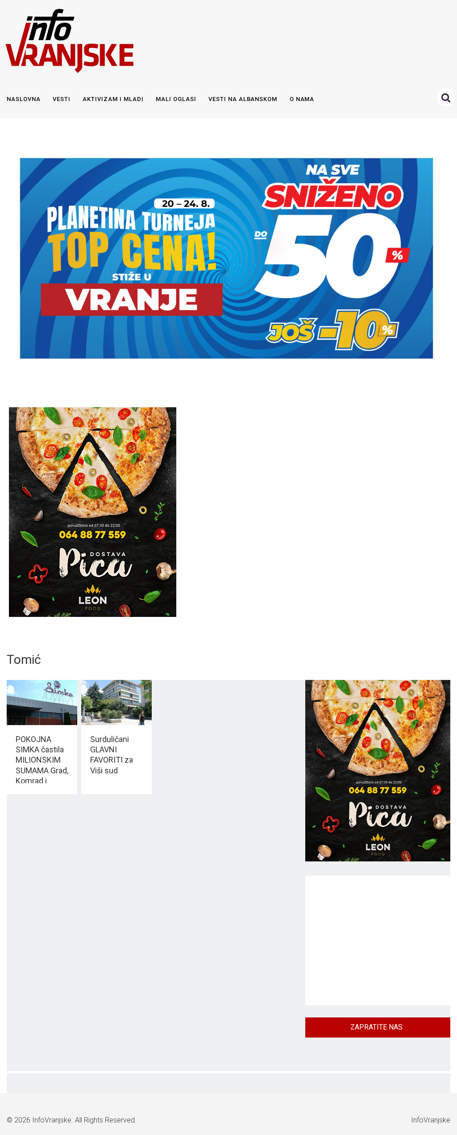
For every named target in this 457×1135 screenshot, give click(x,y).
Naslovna (24, 99)
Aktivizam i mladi (113, 99)
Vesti (62, 99)
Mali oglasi (176, 99)
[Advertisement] (377, 940)
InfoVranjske (51, 1120)
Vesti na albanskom (242, 99)
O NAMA (302, 99)
